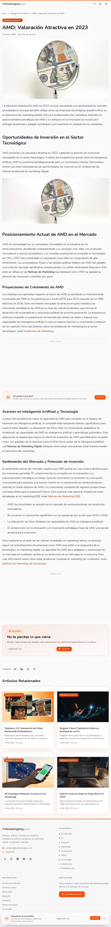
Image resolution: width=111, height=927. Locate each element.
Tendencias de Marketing (38, 331)
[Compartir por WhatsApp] (28, 669)
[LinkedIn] (17, 859)
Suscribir (100, 397)
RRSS (63, 855)
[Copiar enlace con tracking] (34, 669)
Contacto (6, 900)
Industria (65, 842)
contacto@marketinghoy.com (18, 848)
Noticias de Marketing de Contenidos (24, 563)
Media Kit (6, 896)
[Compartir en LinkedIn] (21, 669)
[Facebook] (24, 859)
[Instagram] (11, 859)
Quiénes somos (9, 887)
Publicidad (66, 846)
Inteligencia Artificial (19, 13)
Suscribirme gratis (73, 894)
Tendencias (66, 833)
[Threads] (30, 859)
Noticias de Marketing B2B (64, 496)
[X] (5, 859)
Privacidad (7, 909)
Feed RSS (9, 852)
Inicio (4, 13)
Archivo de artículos (11, 883)
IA (62, 838)
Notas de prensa (10, 904)
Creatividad (66, 864)
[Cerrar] (104, 918)
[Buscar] (94, 3)
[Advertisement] (55, 364)
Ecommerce (66, 851)
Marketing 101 (67, 868)
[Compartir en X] (15, 669)
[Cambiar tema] (100, 3)
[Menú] (106, 3)
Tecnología (66, 859)
